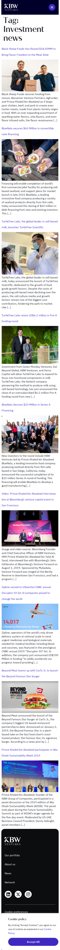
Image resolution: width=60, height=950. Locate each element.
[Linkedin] (8, 894)
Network (10, 882)
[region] (30, 931)
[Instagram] (28, 894)
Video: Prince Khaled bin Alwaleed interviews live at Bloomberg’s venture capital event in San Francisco (29, 499)
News (8, 873)
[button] (52, 7)
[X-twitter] (18, 894)
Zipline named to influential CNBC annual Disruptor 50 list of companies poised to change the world (26, 592)
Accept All (33, 941)
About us (10, 864)
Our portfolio (12, 855)
